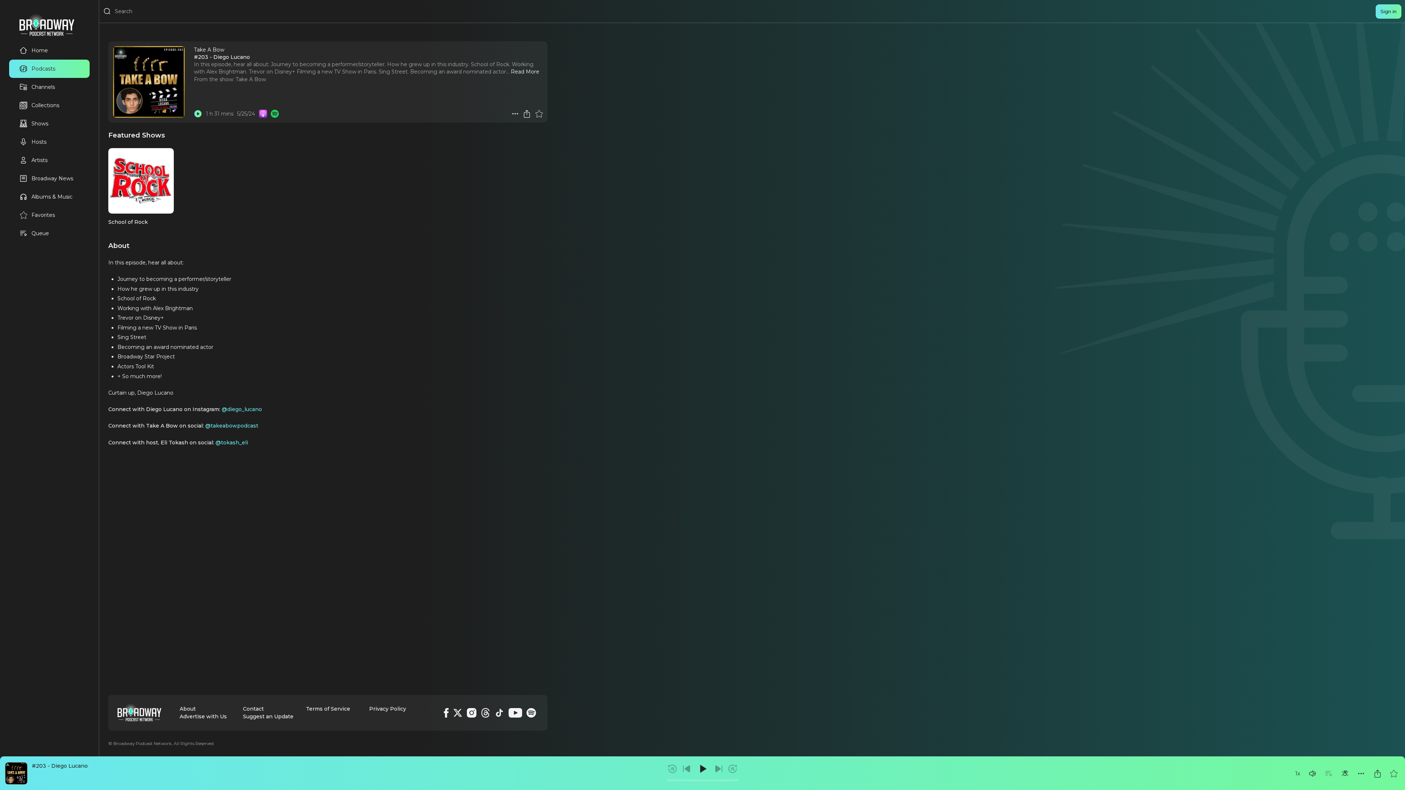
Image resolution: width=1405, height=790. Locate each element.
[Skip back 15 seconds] (672, 769)
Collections (45, 105)
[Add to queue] (1328, 773)
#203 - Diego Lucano (60, 766)
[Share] (1377, 773)
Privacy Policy (387, 709)
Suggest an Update (268, 716)
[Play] (702, 769)
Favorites (43, 215)
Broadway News (52, 178)
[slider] (702, 780)
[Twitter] (457, 713)
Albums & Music (51, 196)
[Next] (718, 769)
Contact (253, 709)
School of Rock (128, 222)
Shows (39, 123)
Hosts (38, 142)
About (188, 709)
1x (1297, 773)
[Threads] (485, 713)
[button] (1312, 774)
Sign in (1388, 11)
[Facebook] (446, 713)
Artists (39, 160)
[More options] (1361, 774)
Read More (525, 71)
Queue (40, 233)
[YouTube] (515, 713)
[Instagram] (471, 713)
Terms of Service (328, 709)
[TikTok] (499, 713)
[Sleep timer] (1345, 774)
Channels (43, 87)
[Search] (107, 11)
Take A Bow (251, 79)
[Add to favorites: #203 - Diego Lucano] (1393, 773)
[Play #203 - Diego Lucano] (198, 114)
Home (39, 50)
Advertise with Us (203, 716)
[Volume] (1312, 774)
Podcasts (43, 68)
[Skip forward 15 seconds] (732, 769)
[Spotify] (531, 713)
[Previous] (687, 769)
